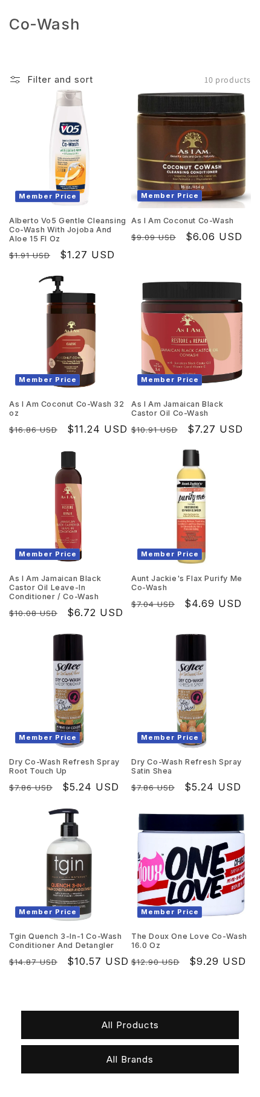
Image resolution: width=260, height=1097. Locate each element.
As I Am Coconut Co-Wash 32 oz (67, 408)
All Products (130, 1025)
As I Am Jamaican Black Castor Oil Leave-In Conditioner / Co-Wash (55, 587)
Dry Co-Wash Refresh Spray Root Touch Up (64, 766)
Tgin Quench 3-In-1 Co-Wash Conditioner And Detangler (65, 941)
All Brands (130, 1059)
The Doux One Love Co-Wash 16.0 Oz (189, 941)
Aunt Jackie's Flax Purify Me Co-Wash (186, 583)
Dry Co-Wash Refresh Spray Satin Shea (186, 766)
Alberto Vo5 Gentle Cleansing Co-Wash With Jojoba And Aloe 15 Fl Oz (67, 229)
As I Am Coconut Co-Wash (182, 220)
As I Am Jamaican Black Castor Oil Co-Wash (177, 408)
